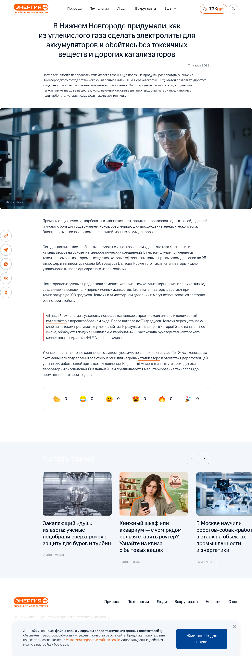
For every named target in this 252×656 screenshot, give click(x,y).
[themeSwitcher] (233, 8)
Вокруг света (145, 8)
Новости (213, 602)
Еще (168, 8)
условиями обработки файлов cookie (93, 640)
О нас (233, 602)
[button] (192, 459)
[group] (77, 518)
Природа (74, 8)
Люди (122, 8)
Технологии (99, 8)
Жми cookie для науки (201, 638)
